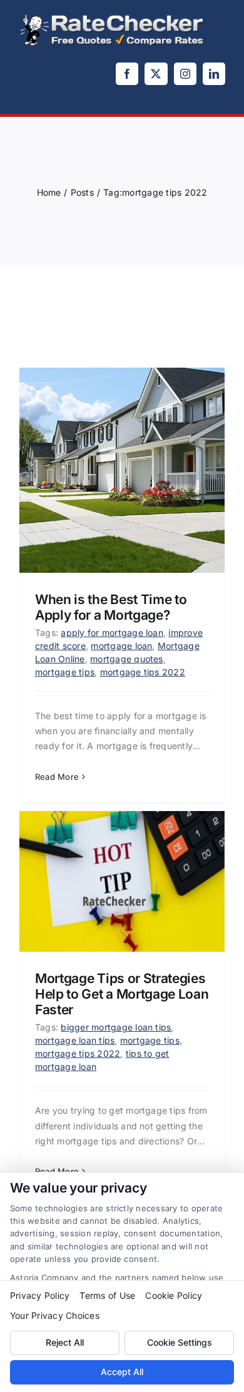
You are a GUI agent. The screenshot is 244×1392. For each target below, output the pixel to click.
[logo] (112, 17)
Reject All (65, 1342)
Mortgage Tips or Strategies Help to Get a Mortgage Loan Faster (122, 994)
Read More (57, 777)
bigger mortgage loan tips (116, 1027)
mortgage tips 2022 (142, 672)
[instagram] (185, 74)
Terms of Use (107, 1295)
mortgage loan (121, 645)
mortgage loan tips (74, 1040)
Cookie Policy (173, 1295)
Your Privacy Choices (54, 1315)
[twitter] (156, 74)
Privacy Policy (39, 1295)
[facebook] (127, 74)
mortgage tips (64, 672)
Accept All (122, 1371)
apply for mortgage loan (112, 632)
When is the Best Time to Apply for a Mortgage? (110, 607)
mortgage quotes (126, 658)
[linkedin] (214, 74)
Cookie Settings (179, 1342)
